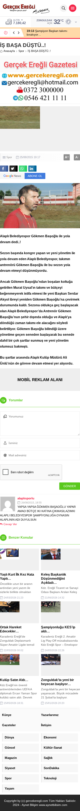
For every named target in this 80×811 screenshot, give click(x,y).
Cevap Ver (10, 524)
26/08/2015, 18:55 (31, 502)
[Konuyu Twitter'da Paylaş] (13, 169)
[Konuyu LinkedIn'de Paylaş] (32, 169)
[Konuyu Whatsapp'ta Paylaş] (23, 169)
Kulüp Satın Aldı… (14, 680)
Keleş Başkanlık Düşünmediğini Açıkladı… (53, 578)
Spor (21, 51)
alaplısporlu (25, 498)
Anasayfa (9, 51)
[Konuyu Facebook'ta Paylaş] (4, 169)
